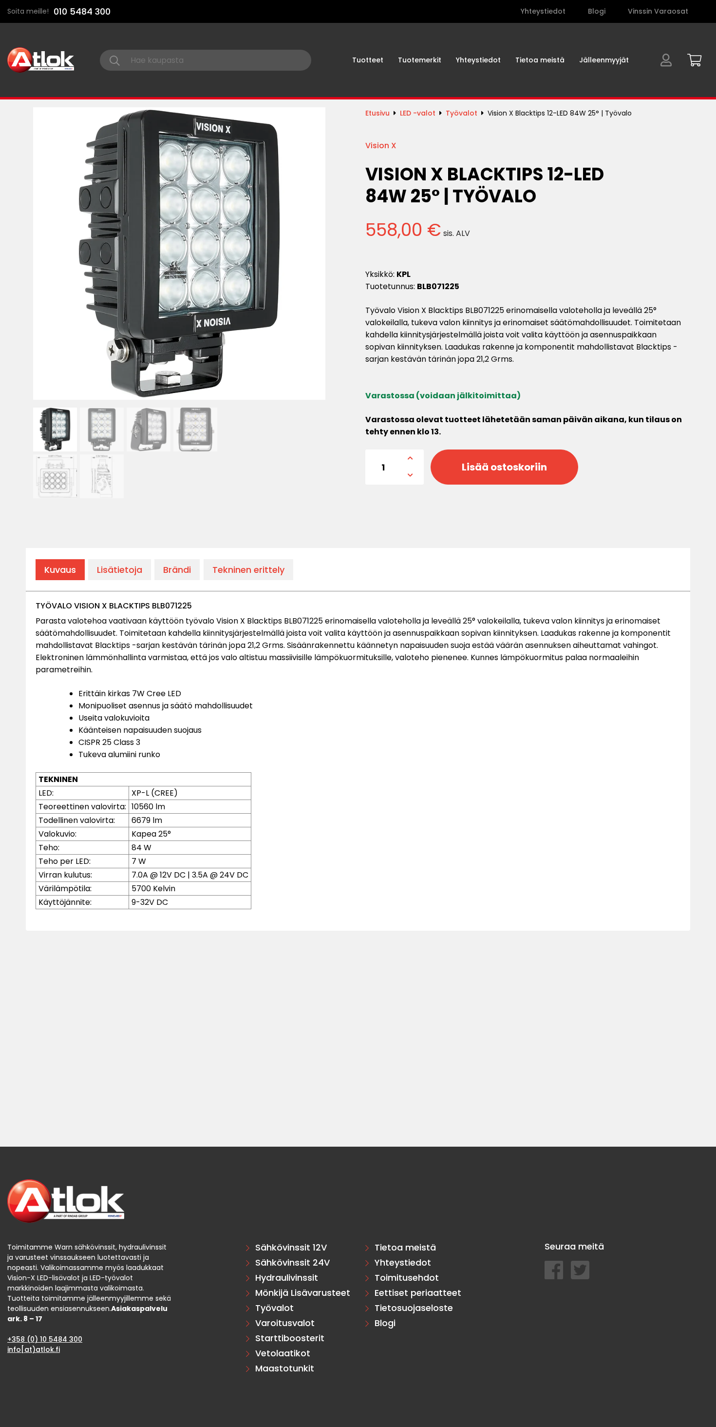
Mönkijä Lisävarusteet (302, 1293)
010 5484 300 (82, 11)
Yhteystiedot (543, 11)
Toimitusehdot (407, 1277)
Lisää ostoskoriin (504, 467)
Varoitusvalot (285, 1323)
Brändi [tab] (177, 570)
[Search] (115, 60)
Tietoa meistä (540, 60)
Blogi (596, 11)
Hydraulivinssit (286, 1277)
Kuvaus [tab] (60, 570)
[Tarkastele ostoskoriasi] (691, 58)
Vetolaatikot (282, 1353)
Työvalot (461, 113)
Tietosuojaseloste (414, 1308)
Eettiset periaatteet (418, 1293)
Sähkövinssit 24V (292, 1262)
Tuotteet (367, 60)
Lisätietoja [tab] (119, 570)
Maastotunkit (284, 1368)
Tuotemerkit (419, 60)
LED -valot (417, 113)
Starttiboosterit (289, 1338)
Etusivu (377, 113)
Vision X (380, 145)
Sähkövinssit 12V (291, 1247)
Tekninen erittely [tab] (248, 570)
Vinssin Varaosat (658, 11)
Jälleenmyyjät (604, 60)
